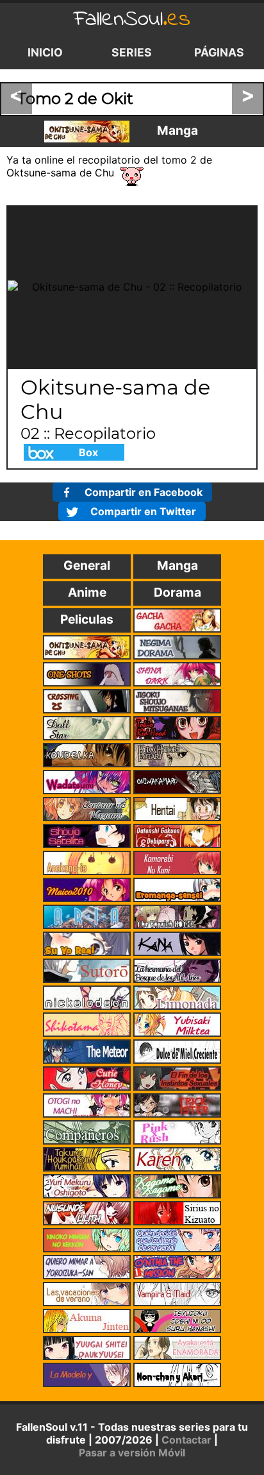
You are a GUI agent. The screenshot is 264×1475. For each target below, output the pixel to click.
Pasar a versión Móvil (132, 1452)
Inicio (45, 52)
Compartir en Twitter (143, 511)
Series (131, 52)
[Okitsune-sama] (87, 131)
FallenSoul (132, 19)
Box (88, 452)
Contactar (186, 1439)
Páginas (219, 52)
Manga (177, 130)
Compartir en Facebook (143, 492)
